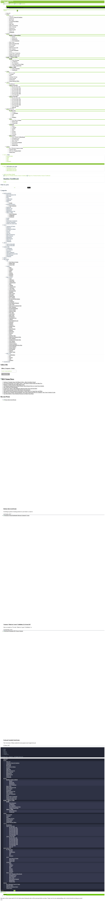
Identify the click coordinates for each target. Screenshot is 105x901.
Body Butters (12, 45)
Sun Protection (15, 139)
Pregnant (14, 134)
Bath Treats (11, 42)
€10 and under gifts (16, 88)
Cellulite (11, 285)
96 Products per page (11, 167)
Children (14, 127)
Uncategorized (6, 361)
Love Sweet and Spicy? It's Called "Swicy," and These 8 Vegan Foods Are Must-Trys (22, 383)
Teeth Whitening (16, 68)
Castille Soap (9, 198)
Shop (10, 75)
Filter (29, 187)
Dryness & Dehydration (14, 299)
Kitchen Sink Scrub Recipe (9, 508)
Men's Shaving (9, 236)
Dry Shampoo (15, 62)
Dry (13, 116)
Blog (4, 750)
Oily (13, 114)
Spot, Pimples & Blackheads (18, 137)
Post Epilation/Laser (13, 320)
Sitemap (5, 753)
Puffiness (11, 324)
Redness (11, 330)
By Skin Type (12, 110)
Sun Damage (12, 349)
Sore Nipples (12, 341)
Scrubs (10, 203)
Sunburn (11, 350)
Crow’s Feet (12, 289)
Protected (11, 322)
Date (7, 160)
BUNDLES (12, 83)
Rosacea (11, 333)
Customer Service (13, 77)
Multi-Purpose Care (13, 47)
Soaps (10, 51)
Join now (6, 2)
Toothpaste (11, 216)
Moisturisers (15, 39)
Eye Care (8, 230)
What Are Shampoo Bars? (15, 150)
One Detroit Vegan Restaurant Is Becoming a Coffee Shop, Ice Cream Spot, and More (22, 391)
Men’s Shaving (12, 26)
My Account (12, 72)
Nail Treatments (15, 40)
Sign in (2, 2)
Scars (10, 334)
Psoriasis (11, 323)
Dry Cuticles (12, 297)
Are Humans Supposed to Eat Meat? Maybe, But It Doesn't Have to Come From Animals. (23, 386)
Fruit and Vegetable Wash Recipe (11, 740)
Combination (15, 113)
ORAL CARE (9, 212)
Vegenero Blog (12, 149)
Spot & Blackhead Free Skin (15, 345)
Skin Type (8, 353)
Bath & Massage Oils (14, 43)
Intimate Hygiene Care (14, 55)
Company (11, 74)
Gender (8, 266)
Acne (10, 278)
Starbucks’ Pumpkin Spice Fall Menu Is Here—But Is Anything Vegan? (19, 382)
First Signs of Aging (16, 120)
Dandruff (11, 292)
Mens (10, 271)
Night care (11, 31)
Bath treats (8, 196)
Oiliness (11, 319)
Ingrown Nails (12, 311)
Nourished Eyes (15, 138)
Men (13, 130)
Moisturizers (12, 28)
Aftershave (11, 280)
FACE (7, 14)
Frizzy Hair (11, 304)
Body (7, 197)
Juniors (13, 128)
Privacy (5, 751)
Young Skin (14, 123)
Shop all (14, 107)
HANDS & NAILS (10, 204)
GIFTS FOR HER (13, 85)
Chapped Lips (12, 286)
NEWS (8, 146)
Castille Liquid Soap (16, 65)
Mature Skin (15, 121)
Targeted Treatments (13, 50)
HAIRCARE (6, 246)
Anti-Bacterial (12, 282)
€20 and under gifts (16, 90)
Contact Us (5, 754)
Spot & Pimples (12, 346)
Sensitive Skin (12, 335)
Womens (11, 275)
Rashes (10, 327)
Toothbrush (14, 70)
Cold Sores (11, 288)
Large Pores (12, 314)
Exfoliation (11, 301)
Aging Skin (11, 281)
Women (14, 131)
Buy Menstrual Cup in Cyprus (16, 148)
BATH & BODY (7, 193)
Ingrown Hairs (12, 309)
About (7, 71)
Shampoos (8, 251)
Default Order (9, 156)
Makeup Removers (13, 25)
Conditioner (14, 61)
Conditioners (9, 248)
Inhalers (11, 22)
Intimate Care (9, 208)
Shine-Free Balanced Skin (15, 337)
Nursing (14, 132)
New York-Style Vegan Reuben (10, 387)
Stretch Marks (12, 348)
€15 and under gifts (16, 89)
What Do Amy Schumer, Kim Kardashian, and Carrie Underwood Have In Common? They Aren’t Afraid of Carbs (29, 392)
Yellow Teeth (12, 352)
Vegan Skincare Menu (14, 81)
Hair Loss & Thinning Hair (15, 305)
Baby (13, 125)
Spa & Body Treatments (14, 53)
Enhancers (11, 18)
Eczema (11, 300)
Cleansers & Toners (10, 226)
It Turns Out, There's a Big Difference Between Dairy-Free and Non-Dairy (20, 388)
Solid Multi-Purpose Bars (18, 64)
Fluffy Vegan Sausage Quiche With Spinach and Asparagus (16, 389)
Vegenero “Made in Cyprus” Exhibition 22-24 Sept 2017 (17, 624)
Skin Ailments (12, 49)
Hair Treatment (12, 307)
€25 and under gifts (16, 92)
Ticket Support (12, 78)
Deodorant (11, 46)
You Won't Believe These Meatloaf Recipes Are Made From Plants (18, 393)
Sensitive (14, 117)
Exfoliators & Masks (13, 21)
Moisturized (14, 143)
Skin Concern (12, 135)
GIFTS (5, 242)
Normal (14, 111)
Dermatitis (11, 294)
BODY (8, 33)
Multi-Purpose (12, 29)
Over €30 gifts (15, 95)
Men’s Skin (14, 141)
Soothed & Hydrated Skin (15, 339)
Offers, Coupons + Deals (8, 368)
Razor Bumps (12, 329)
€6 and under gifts (16, 86)
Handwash (14, 38)
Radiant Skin (15, 145)
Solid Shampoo (15, 60)
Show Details (12, 174)
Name (7, 157)
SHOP (4, 257)
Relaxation (11, 331)
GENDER (11, 124)
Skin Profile (6, 259)
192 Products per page (11, 169)
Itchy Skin (11, 312)
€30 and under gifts (16, 93)
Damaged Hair (12, 290)
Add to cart (6, 174)
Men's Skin (11, 315)
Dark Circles (12, 293)
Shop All (8, 13)
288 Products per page (11, 170)
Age (7, 260)
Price (7, 158)
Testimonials (12, 79)
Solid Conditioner (10, 252)
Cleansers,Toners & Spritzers (15, 17)
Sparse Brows (12, 342)
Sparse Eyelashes (13, 344)
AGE (10, 118)
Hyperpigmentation (13, 308)
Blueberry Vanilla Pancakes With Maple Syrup (13, 384)
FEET (7, 201)
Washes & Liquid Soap (14, 54)
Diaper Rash (12, 296)
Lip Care (8, 233)
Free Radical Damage (17, 142)
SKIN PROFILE (10, 108)
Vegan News (12, 152)
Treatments (11, 32)
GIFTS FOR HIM (13, 96)
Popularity (8, 161)
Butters (13, 36)
